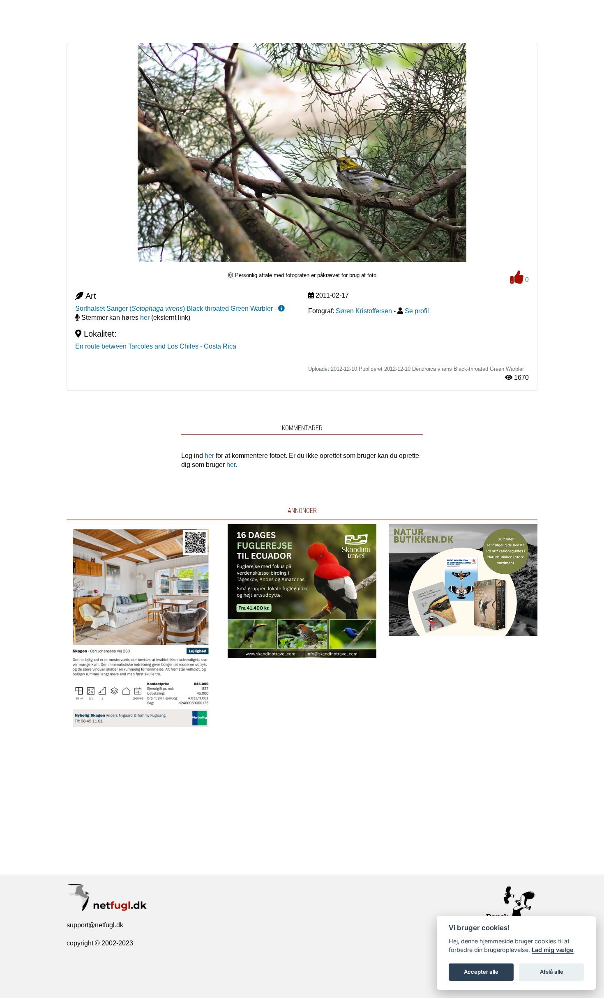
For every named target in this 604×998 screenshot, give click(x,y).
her (145, 317)
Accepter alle (481, 971)
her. (231, 464)
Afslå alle (551, 971)
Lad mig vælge (553, 949)
